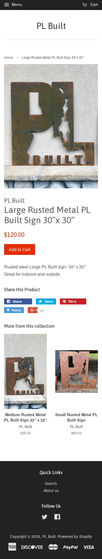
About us (51, 490)
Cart (93, 4)
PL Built (51, 26)
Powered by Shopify (75, 536)
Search (51, 483)
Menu (16, 4)
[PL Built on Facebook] (57, 517)
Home (8, 57)
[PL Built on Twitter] (45, 517)
